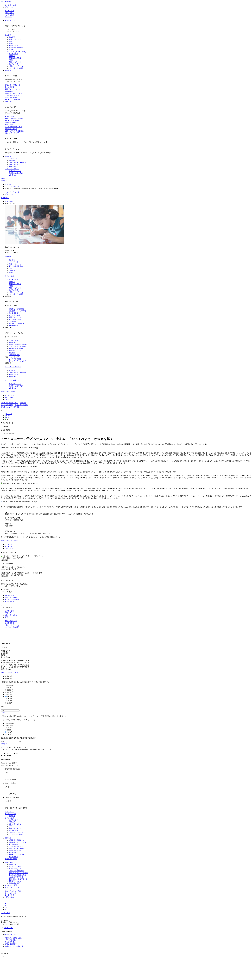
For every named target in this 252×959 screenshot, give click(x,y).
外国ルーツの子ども (16, 66)
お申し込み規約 (10, 940)
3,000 (9, 699)
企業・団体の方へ (15, 350)
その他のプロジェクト (12, 99)
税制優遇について (11, 129)
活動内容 (8, 70)
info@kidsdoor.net (10, 934)
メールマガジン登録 (8, 391)
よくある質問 (9, 11)
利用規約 (23, 403)
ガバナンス (13, 49)
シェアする (9, 544)
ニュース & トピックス (13, 158)
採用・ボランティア (12, 133)
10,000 (10, 694)
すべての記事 (9, 595)
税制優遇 (12, 353)
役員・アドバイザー (16, 39)
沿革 (10, 41)
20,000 (10, 692)
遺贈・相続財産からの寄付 (14, 118)
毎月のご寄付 (9, 116)
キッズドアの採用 (15, 359)
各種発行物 (13, 167)
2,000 (9, 701)
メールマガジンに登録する (10, 540)
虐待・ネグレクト (15, 62)
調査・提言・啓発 (11, 97)
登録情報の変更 (10, 122)
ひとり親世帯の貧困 (16, 68)
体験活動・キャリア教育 (13, 93)
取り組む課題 (16, 52)
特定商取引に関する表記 (9, 403)
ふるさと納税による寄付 (13, 127)
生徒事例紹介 (13, 325)
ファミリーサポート (12, 5)
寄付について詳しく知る (9, 672)
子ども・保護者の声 (16, 173)
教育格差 (12, 56)
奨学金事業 (9, 91)
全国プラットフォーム (12, 89)
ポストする (9, 546)
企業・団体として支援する (18, 879)
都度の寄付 (9, 125)
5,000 (9, 696)
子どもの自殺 (13, 64)
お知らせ (12, 160)
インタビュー (13, 175)
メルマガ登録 (9, 15)
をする (5, 178)
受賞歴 (11, 43)
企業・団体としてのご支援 (14, 131)
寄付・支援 (9, 101)
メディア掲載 (13, 45)
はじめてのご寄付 (15, 866)
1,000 (9, 703)
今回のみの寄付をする (16, 871)
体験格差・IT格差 (15, 58)
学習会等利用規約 (21, 405)
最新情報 (8, 156)
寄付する (4, 712)
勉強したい (9, 7)
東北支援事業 (9, 87)
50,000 (10, 688)
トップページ (9, 184)
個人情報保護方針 (7, 405)
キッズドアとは (10, 20)
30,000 (10, 690)
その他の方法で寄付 (12, 120)
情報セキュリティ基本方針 (10, 407)
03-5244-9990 (8, 928)
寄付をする (5, 198)
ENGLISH (8, 17)
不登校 (11, 60)
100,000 (10, 686)
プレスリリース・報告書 (17, 162)
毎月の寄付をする (15, 869)
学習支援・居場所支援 (12, 85)
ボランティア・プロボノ (17, 361)
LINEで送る (9, 548)
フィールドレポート (12, 169)
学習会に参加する (11, 859)
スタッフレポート (15, 171)
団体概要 (8, 35)
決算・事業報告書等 (16, 47)
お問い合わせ (9, 13)
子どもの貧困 (13, 54)
